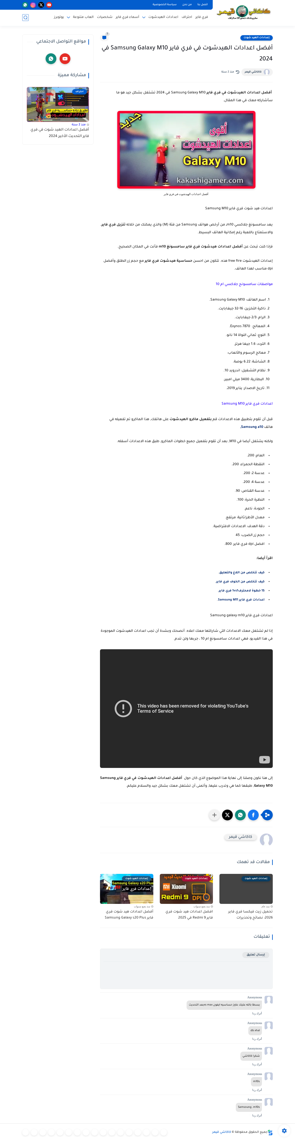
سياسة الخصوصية (165, 4)
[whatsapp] (25, 5)
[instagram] (33, 5)
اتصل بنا (202, 4)
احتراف (187, 17)
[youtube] (49, 5)
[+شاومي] (129, 1132)
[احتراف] (155, 1132)
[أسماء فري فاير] (60, 1132)
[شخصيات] (43, 1132)
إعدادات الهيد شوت (257, 37)
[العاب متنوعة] (25, 1132)
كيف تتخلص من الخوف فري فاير (240, 582)
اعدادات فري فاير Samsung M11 (241, 600)
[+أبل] (103, 1132)
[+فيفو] (77, 1132)
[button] (253, 815)
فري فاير (201, 17)
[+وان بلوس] (68, 1132)
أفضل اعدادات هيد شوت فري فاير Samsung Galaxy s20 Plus (129, 915)
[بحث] (25, 17)
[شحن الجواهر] (51, 1132)
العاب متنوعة (83, 17)
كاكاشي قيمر (253, 72)
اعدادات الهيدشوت (163, 17)
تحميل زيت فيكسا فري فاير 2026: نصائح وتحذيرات (250, 915)
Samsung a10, (251, 427)
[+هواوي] (120, 1132)
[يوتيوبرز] (34, 1132)
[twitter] (41, 5)
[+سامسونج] (138, 1132)
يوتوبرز (59, 17)
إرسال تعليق (256, 955)
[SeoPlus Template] (270, 1132)
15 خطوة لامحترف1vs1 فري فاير (242, 591)
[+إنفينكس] (86, 1132)
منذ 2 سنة (79, 124)
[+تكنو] (94, 1132)
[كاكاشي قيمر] (244, 12)
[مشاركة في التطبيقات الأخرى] (214, 815)
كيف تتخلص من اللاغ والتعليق (242, 573)
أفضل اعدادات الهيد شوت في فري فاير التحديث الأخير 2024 (59, 133)
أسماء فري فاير (127, 17)
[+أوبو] (112, 1132)
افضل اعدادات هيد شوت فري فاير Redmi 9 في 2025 (189, 915)
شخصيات (105, 17)
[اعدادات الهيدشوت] (146, 1132)
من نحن (187, 4)
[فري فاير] (163, 1132)
